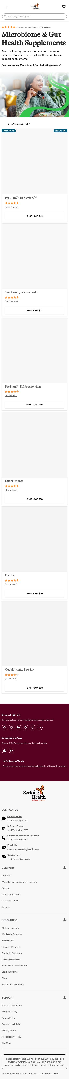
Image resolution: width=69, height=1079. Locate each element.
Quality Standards (11, 894)
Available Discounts (12, 953)
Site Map (6, 1042)
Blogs (4, 978)
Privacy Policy (9, 1030)
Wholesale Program (12, 934)
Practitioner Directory (13, 984)
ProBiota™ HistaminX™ (21, 197)
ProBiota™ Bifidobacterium (23, 386)
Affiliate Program (10, 927)
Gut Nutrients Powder (19, 669)
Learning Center (10, 971)
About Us (6, 875)
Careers (6, 906)
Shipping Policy (9, 1011)
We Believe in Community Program (19, 881)
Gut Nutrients (14, 481)
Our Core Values (10, 900)
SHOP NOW (35, 216)
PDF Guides (8, 940)
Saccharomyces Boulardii (21, 292)
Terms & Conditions (12, 1005)
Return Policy (8, 1017)
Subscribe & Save (11, 959)
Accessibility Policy (11, 1036)
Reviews (6, 888)
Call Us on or (23, 835)
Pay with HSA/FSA (11, 1024)
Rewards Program (11, 946)
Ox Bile (10, 575)
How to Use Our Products (14, 965)
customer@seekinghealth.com (23, 849)
